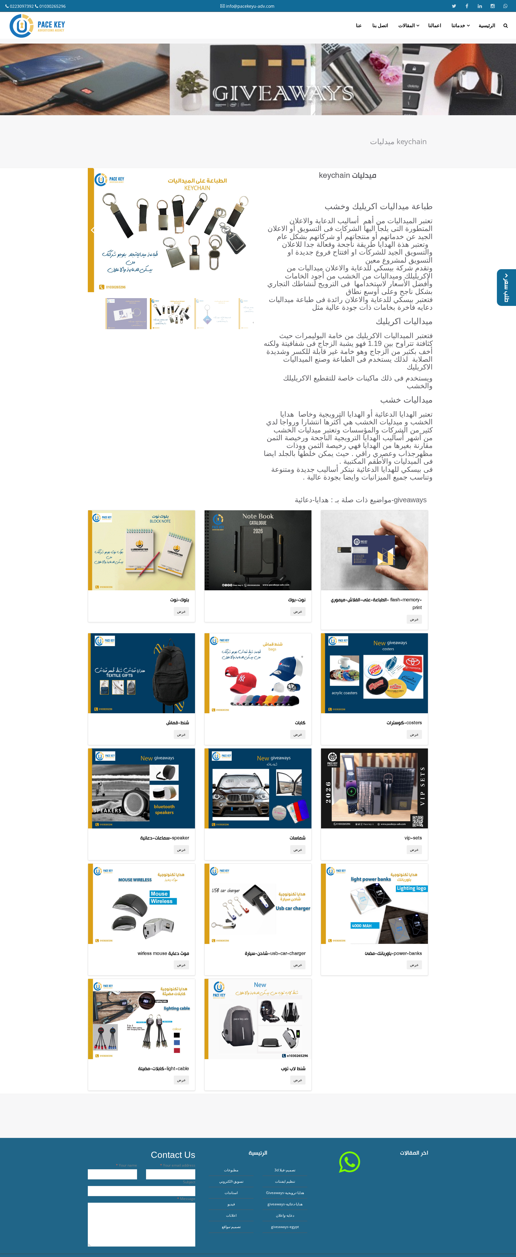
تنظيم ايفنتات (285, 1181)
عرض (181, 611)
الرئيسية (487, 25)
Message (187, 1198)
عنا (359, 25)
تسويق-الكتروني (231, 1181)
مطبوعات (231, 1170)
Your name (127, 1165)
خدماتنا (458, 25)
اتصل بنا (380, 25)
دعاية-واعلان (285, 1215)
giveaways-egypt (285, 1226)
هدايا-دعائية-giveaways (285, 1204)
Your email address (178, 1165)
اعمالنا (434, 25)
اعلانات (231, 1215)
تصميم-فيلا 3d (284, 1170)
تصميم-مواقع (231, 1226)
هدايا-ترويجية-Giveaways (285, 1192)
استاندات (231, 1192)
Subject (189, 1181)
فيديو (231, 1204)
